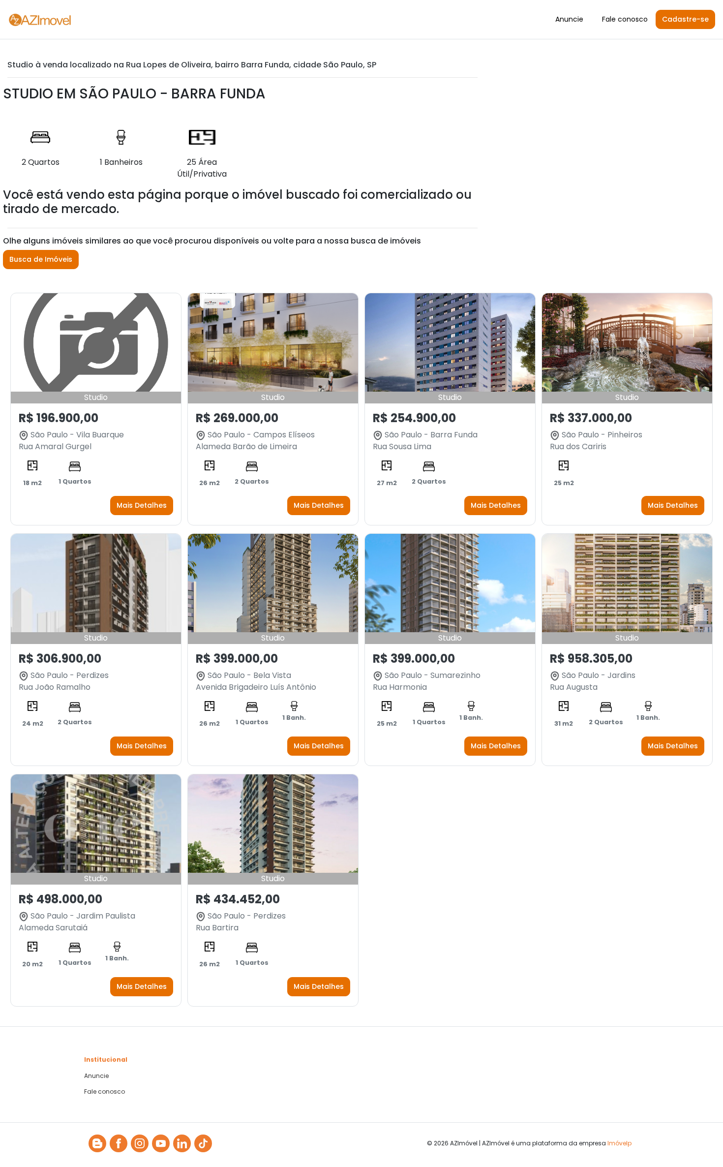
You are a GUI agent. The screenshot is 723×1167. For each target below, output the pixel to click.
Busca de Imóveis (40, 259)
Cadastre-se (685, 19)
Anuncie (569, 19)
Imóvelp (619, 1143)
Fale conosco (625, 19)
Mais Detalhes (142, 505)
